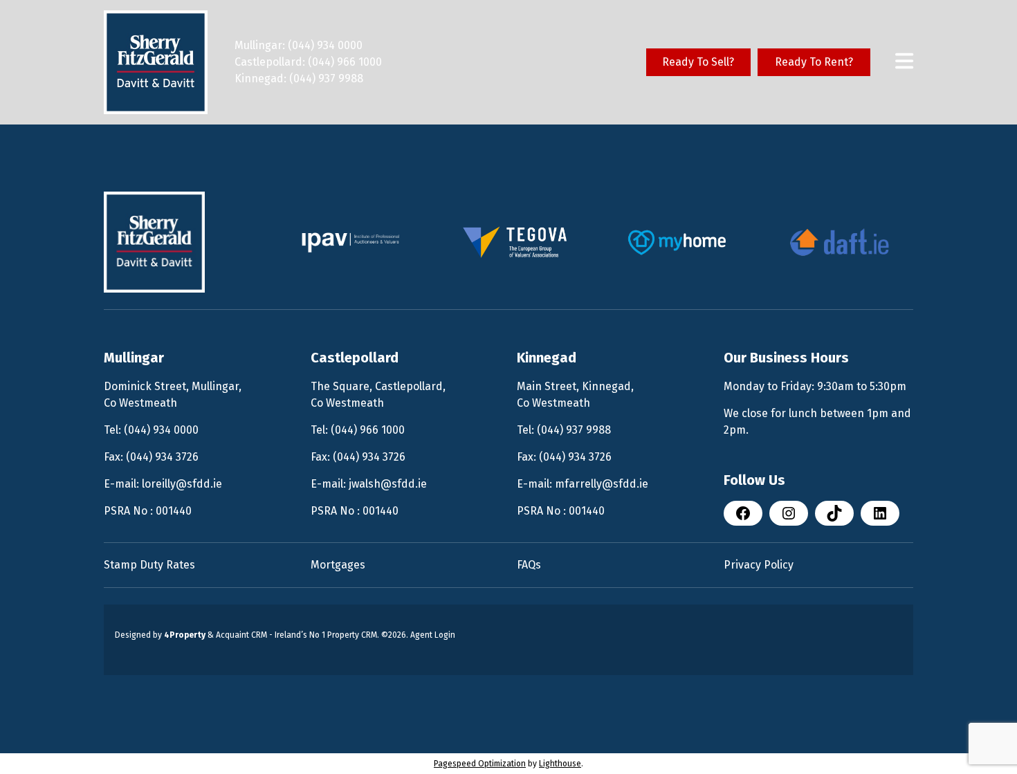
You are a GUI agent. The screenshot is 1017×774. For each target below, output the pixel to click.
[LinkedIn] (880, 513)
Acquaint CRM (241, 635)
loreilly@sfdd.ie (182, 483)
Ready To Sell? (698, 61)
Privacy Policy (759, 564)
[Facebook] (743, 513)
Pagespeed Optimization (480, 763)
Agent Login (432, 635)
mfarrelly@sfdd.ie (601, 483)
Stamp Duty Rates (149, 564)
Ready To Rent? (814, 61)
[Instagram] (788, 513)
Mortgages (338, 564)
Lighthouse (560, 763)
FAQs (529, 564)
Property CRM (352, 635)
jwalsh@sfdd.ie (388, 483)
